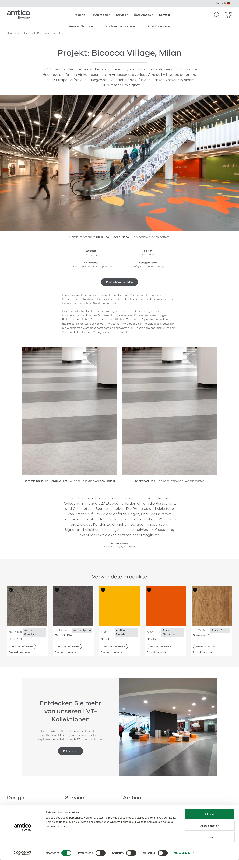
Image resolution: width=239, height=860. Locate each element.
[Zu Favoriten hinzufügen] (11, 590)
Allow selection (209, 825)
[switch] (101, 853)
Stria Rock (103, 237)
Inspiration (100, 15)
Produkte (78, 15)
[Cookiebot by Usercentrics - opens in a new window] (22, 853)
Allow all (210, 814)
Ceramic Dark (33, 481)
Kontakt (164, 15)
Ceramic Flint (58, 481)
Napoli (126, 237)
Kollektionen (70, 751)
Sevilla (116, 237)
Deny (210, 837)
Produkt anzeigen (19, 652)
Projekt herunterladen (119, 282)
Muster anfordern (22, 646)
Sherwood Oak (145, 481)
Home (10, 33)
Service (121, 15)
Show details (182, 853)
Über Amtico (142, 15)
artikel (21, 33)
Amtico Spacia (105, 481)
